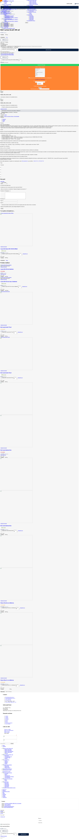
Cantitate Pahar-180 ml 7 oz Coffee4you (8, 685)
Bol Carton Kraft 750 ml (5, 372)
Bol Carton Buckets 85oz (5, 525)
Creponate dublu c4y (8, 756)
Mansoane (6, 761)
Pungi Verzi (6, 27)
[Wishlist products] (74, 4)
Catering (5, 116)
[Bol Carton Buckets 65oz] (16, 414)
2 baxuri (10, 46)
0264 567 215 (36, 161)
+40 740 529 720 (7, 805)
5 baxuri (36, 46)
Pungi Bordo (6, 26)
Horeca (12, 116)
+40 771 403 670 (7, 804)
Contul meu (5, 797)
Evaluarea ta (2, 190)
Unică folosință (16, 116)
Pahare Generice (7, 7)
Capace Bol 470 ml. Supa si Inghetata (8, 281)
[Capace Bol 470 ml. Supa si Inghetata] (5, 277)
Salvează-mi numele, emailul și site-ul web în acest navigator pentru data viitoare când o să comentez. (19, 204)
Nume (1, 200)
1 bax (3, 46)
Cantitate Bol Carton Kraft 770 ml (7, 332)
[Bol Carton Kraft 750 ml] (5, 337)
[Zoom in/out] (4, 837)
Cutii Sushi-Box (7, 17)
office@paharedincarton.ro (8, 807)
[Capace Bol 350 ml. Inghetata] (5, 265)
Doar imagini (4, 182)
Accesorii (5, 13)
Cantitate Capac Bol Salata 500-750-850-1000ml (10, 59)
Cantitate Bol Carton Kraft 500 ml (7, 49)
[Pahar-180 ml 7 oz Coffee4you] (16, 644)
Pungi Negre (6, 25)
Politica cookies (7, 732)
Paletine (6, 762)
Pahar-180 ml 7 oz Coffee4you (7, 680)
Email (1, 202)
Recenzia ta (2, 198)
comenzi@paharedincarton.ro (9, 806)
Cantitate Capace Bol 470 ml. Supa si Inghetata (10, 286)
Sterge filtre (2, 181)
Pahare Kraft (6, 6)
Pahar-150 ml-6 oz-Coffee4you (7, 602)
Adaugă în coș (48, 49)
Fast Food (9, 116)
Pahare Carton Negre (8, 752)
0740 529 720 (41, 161)
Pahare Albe (7, 765)
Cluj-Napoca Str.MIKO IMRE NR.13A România (12, 803)
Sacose (5, 21)
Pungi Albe (6, 23)
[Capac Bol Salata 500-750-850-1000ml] (7, 213)
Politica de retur (7, 731)
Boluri (5, 14)
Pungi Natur (6, 24)
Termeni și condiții (7, 729)
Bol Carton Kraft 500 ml (4, 51)
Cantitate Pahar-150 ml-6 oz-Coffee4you (9, 607)
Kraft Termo (7, 755)
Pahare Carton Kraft (8, 750)
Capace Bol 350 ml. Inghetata (7, 269)
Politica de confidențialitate (8, 730)
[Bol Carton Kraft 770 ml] (5, 291)
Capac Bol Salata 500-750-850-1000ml (7, 52)
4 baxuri (26, 46)
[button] (25, 253)
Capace (5, 0)
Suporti (6, 763)
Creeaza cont (2, 816)
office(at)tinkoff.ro (25, 161)
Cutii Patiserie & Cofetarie (8, 16)
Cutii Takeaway (7, 15)
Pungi (5, 20)
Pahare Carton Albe (8, 749)
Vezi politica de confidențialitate (40, 79)
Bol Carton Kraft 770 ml (5, 327)
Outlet (7, 753)
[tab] (4, 119)
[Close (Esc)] (0, 837)
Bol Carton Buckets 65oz (5, 450)
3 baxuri (17, 46)
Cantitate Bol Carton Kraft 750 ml (7, 377)
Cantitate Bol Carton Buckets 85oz (8, 530)
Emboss (6, 758)
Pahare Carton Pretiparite (9, 751)
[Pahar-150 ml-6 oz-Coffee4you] (16, 567)
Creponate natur (7, 757)
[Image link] (10, 738)
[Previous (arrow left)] (0, 838)
